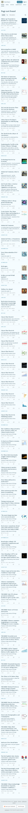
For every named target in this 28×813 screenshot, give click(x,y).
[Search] (25, 15)
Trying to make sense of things (8, 434)
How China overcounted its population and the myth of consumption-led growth (8, 719)
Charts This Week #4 (7, 381)
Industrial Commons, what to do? (10, 172)
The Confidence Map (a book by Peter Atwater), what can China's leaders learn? (10, 430)
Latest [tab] (3, 15)
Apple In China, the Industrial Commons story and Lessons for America (10, 61)
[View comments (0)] (8, 27)
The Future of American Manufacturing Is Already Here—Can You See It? (9, 78)
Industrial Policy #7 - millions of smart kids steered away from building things (9, 111)
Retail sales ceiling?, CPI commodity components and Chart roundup (10, 543)
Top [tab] (7, 15)
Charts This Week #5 (7, 372)
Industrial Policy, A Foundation (10, 239)
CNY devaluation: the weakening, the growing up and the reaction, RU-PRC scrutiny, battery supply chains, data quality (10, 333)
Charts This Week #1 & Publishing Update (8, 415)
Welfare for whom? (7, 289)
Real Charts (10, 25)
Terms (19, 801)
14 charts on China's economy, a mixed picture (10, 442)
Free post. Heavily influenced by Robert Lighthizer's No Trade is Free (10, 190)
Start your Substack (10, 806)
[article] (14, 23)
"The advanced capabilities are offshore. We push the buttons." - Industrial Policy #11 (9, 38)
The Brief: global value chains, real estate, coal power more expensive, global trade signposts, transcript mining (10, 757)
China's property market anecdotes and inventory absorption (9, 469)
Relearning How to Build (8, 49)
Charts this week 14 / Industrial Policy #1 (10, 241)
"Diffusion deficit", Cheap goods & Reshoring (8, 201)
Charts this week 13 (6, 256)
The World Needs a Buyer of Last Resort (9, 134)
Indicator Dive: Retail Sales (9, 742)
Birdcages (4, 266)
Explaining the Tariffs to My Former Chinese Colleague (9, 145)
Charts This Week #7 (7, 351)
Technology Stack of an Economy (8, 160)
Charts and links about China (8, 353)
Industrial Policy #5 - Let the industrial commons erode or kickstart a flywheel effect (8, 176)
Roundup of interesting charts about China (10, 560)
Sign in (25, 2)
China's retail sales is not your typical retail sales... (10, 745)
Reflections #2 (4, 268)
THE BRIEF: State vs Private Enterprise (9, 610)
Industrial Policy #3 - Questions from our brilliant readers (10, 217)
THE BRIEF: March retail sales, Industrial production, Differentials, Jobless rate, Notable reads (10, 704)
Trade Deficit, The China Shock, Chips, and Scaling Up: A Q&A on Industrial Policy (10, 213)
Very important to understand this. (9, 137)
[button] (2, 4)
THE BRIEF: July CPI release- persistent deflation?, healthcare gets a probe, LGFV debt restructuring (10, 595)
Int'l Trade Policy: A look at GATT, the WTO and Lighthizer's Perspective (9, 185)
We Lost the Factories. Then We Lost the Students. (9, 108)
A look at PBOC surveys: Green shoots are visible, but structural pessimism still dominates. (10, 125)
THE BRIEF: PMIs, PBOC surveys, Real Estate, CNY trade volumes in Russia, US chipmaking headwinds (9, 728)
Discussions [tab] (12, 15)
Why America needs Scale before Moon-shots (9, 35)
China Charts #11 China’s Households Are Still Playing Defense (9, 121)
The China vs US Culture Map (10, 676)
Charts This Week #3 (7, 394)
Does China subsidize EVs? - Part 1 (9, 253)
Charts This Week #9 (7, 330)
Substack (7, 810)
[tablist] (8, 15)
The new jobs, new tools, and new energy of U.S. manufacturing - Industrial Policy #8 (9, 82)
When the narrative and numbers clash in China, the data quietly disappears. (9, 96)
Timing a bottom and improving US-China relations (10, 502)
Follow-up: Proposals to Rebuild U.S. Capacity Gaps (9, 19)
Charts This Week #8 (7, 341)
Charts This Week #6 (7, 363)
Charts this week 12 (6, 291)
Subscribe (19, 2)
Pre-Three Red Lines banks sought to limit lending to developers (9, 456)
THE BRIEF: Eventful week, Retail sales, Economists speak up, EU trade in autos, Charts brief (10, 637)
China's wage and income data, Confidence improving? (10, 571)
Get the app (21, 806)
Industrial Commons (7, 225)
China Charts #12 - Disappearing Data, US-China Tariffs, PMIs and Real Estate (10, 92)
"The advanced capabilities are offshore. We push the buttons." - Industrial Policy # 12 (9, 23)
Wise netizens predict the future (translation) (9, 491)
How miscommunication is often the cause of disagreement (10, 679)
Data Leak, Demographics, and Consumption (10, 715)
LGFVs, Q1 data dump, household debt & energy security (9, 343)
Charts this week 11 (6, 306)
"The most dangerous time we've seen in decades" (9, 516)
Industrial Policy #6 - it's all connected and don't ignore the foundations (10, 163)
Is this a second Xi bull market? (8, 276)
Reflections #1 (4, 279)
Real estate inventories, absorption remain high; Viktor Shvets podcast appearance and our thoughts (10, 303)
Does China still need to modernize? (8, 480)
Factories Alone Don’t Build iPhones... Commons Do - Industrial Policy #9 (10, 65)
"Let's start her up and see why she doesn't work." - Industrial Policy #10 (10, 52)
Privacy (15, 801)
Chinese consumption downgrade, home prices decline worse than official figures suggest (9, 583)
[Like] (2, 508)
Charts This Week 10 (7, 317)
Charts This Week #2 (7, 403)
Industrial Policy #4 (6, 204)
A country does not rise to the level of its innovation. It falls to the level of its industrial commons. (10, 228)
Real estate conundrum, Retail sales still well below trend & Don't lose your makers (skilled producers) (10, 527)
